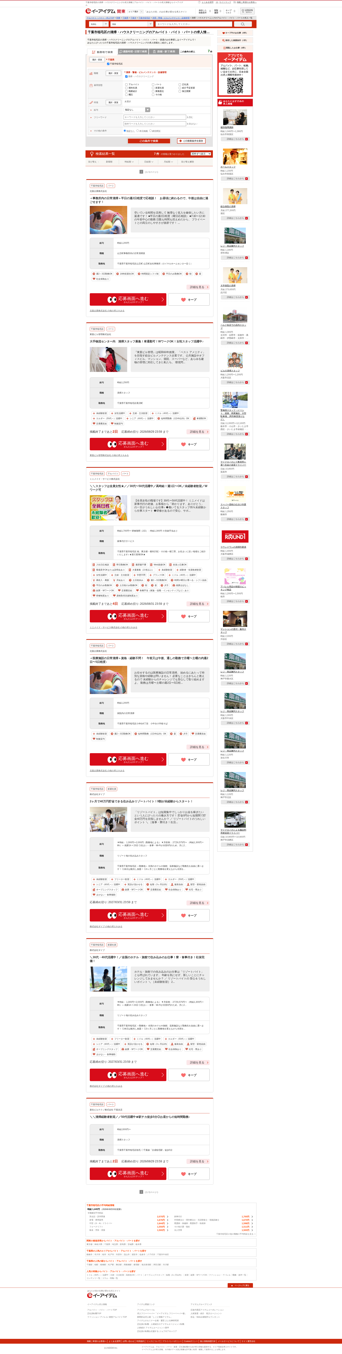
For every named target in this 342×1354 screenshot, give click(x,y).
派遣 (187, 1275)
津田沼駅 (157, 1265)
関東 (118, 18)
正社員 (185, 84)
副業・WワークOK (199, 1275)
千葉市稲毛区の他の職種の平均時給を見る (234, 1234)
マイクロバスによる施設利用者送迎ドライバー (233, 831)
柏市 (104, 1254)
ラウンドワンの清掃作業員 (233, 547)
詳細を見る (197, 287)
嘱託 (131, 94)
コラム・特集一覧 (110, 1278)
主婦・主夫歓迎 (117, 1275)
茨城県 (131, 1244)
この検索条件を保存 (191, 141)
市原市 (119, 1254)
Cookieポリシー (191, 1341)
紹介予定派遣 (188, 88)
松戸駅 (111, 1265)
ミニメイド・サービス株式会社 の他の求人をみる (113, 627)
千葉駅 (89, 1265)
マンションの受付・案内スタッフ (233, 630)
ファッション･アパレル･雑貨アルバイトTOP (107, 1317)
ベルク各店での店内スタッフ (233, 326)
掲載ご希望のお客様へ (246, 2)
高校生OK (130, 1275)
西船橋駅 (128, 1265)
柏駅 (96, 1265)
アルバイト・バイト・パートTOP (102, 1310)
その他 (158, 94)
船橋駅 (103, 1265)
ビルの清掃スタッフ (230, 370)
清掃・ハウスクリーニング (141, 76)
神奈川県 (98, 1244)
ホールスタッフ (228, 167)
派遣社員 (159, 88)
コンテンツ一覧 (93, 1278)
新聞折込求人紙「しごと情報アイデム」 (154, 1317)
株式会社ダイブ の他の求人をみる (106, 926)
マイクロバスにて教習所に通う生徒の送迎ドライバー (233, 463)
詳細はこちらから (235, 139)
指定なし (130, 131)
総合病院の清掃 (228, 206)
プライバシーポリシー (172, 1341)
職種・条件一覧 (239, 1275)
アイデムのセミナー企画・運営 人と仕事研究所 (158, 1320)
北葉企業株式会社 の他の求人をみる (107, 310)
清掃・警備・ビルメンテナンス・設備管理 (171, 18)
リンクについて (153, 1341)
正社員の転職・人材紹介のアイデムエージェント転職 (160, 1324)
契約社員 (133, 88)
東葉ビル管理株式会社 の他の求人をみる (109, 455)
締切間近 (156, 131)
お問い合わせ (128, 1341)
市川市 (97, 1254)
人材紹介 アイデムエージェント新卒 (153, 1328)
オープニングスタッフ (154, 1275)
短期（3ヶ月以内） (174, 1275)
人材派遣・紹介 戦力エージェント (206, 1313)
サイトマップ (225, 2)
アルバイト (134, 84)
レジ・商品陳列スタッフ (232, 246)
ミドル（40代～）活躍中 (97, 1275)
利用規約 (140, 1341)
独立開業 (186, 91)
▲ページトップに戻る (240, 1285)
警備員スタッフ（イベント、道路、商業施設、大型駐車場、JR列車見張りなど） (233, 415)
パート (158, 84)
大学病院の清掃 (228, 285)
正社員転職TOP (94, 1313)
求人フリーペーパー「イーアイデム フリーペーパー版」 (162, 1313)
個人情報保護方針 (208, 1341)
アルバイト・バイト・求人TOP (100, 18)
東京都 (89, 1244)
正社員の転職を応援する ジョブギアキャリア (157, 1331)
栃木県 (138, 1244)
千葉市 (133, 18)
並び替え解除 (187, 161)
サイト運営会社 (248, 1341)
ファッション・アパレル (219, 1275)
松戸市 (111, 1254)
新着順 (109, 161)
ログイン (247, 11)
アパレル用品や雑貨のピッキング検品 (233, 588)
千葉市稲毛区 (144, 18)
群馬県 (123, 1244)
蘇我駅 (136, 1265)
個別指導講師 (227, 127)
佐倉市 (142, 1254)
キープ (192, 299)
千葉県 (125, 18)
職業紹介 (133, 91)
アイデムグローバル (146, 1310)
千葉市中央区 (163, 1254)
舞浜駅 (119, 1265)
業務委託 (159, 91)
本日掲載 (143, 131)
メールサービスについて (228, 1341)
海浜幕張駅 (146, 1265)
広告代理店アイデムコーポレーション (207, 1310)
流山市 (127, 1254)
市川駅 (166, 1265)
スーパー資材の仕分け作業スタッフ (233, 506)
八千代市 (151, 1254)
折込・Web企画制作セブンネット (205, 1317)
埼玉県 (115, 1244)
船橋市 (89, 1254)
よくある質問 (207, 2)
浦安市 (135, 1254)
